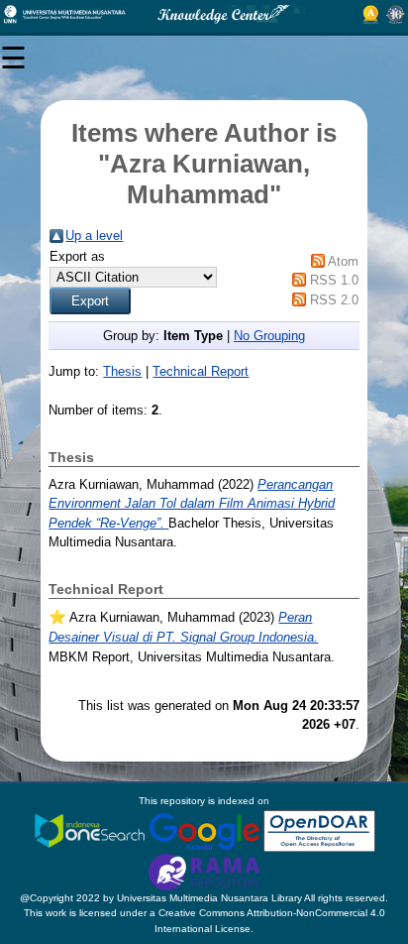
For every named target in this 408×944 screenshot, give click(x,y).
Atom (343, 261)
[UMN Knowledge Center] (204, 14)
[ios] (91, 830)
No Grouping (269, 335)
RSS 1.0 (334, 280)
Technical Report (201, 371)
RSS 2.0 (334, 300)
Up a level (94, 235)
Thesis (122, 371)
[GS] (206, 830)
